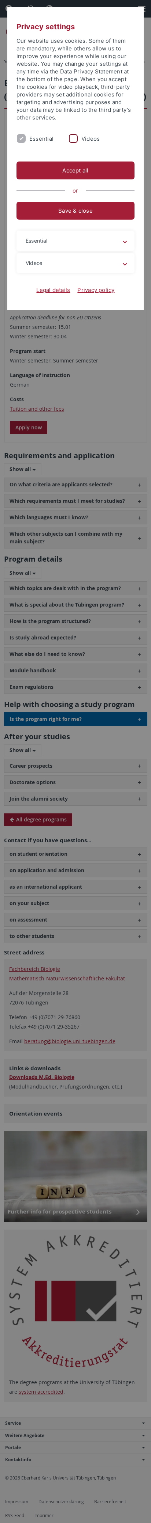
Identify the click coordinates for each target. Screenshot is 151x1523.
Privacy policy (95, 289)
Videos (90, 138)
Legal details (53, 289)
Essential (41, 138)
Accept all (75, 170)
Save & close (75, 210)
